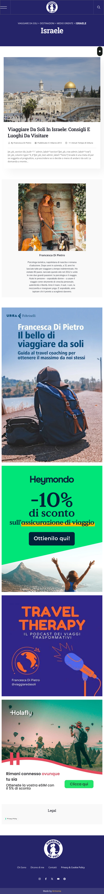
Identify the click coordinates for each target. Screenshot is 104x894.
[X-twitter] (52, 879)
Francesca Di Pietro (21, 143)
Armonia (56, 891)
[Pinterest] (64, 879)
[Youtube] (58, 879)
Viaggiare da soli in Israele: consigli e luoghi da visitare (49, 132)
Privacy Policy (12, 819)
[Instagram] (39, 879)
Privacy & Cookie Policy (73, 867)
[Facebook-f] (45, 879)
